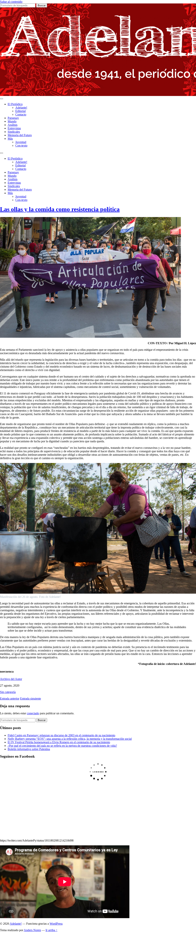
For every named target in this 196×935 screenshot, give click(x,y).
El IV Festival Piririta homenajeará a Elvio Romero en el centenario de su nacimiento (59, 742)
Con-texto (21, 145)
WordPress (56, 923)
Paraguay (13, 118)
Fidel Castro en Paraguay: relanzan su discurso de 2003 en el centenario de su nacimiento (61, 735)
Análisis (12, 124)
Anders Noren (32, 930)
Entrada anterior (9, 698)
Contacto (20, 114)
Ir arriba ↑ (51, 930)
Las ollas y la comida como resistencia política (60, 209)
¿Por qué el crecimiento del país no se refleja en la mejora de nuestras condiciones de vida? (62, 745)
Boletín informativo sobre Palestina (29, 749)
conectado (33, 713)
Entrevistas (14, 128)
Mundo (12, 121)
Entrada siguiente (30, 698)
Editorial (20, 111)
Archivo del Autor (11, 679)
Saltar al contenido (11, 1)
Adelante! (21, 107)
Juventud (20, 142)
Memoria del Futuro (20, 135)
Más (10, 138)
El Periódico (15, 104)
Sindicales (14, 131)
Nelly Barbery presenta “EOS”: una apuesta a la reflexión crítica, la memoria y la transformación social (70, 738)
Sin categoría (8, 692)
